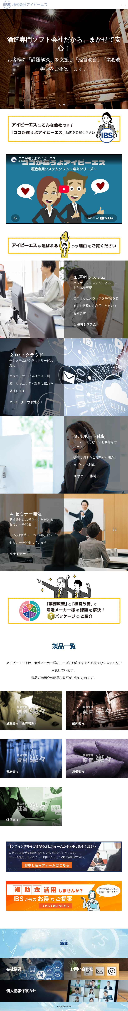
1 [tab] (60, 104)
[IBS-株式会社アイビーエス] (25, 4)
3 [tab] (68, 104)
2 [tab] (64, 104)
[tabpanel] (64, 54)
